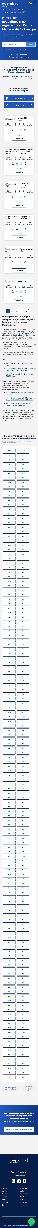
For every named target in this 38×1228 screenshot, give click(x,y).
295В (9, 450)
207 (9, 689)
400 (23, 689)
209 (9, 897)
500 (9, 820)
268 (23, 816)
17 (9, 554)
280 (23, 586)
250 (9, 504)
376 (9, 550)
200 (9, 789)
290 (23, 667)
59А (9, 721)
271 (23, 1037)
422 (23, 1064)
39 (9, 590)
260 (9, 870)
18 (9, 531)
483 (23, 924)
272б (23, 1023)
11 (9, 861)
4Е (9, 477)
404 (9, 793)
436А (23, 856)
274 (9, 662)
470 (23, 608)
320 (9, 730)
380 (23, 604)
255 (23, 1055)
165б (23, 464)
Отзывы (4, 1196)
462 (23, 910)
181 (9, 825)
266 (23, 748)
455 (23, 676)
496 (23, 500)
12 (9, 946)
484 (23, 752)
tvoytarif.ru (10, 3)
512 (23, 563)
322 (9, 901)
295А (23, 1027)
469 (9, 608)
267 (23, 1059)
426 (23, 739)
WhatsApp (13, 1181)
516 (9, 626)
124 (9, 951)
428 (9, 964)
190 (9, 631)
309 (9, 468)
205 (23, 671)
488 (9, 1046)
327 (23, 1046)
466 (23, 955)
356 (9, 734)
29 (23, 707)
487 (23, 820)
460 (9, 644)
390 (23, 486)
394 (9, 906)
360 (23, 617)
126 (9, 635)
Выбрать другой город (29, 1088)
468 (9, 856)
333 (23, 1005)
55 (23, 852)
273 (23, 1041)
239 (9, 766)
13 (9, 703)
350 (9, 486)
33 (23, 482)
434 (9, 865)
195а (9, 1037)
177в (23, 716)
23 (23, 694)
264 (9, 852)
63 (23, 779)
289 (23, 1050)
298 (23, 915)
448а (9, 1068)
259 (9, 1059)
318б (9, 482)
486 (9, 915)
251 (9, 1005)
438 (23, 649)
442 (9, 640)
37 (9, 752)
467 (9, 559)
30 (23, 879)
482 (9, 847)
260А (9, 978)
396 (23, 635)
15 (9, 843)
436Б (23, 928)
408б (23, 829)
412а (23, 1018)
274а (23, 834)
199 (9, 676)
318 (9, 518)
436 (23, 888)
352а (9, 1000)
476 (23, 802)
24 (9, 725)
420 (23, 491)
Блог (3, 1205)
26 (23, 843)
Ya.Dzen (24, 1181)
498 (23, 513)
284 (9, 834)
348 (9, 811)
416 (23, 572)
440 (23, 685)
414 (9, 495)
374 (9, 586)
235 (23, 613)
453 (9, 757)
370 (23, 1077)
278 (23, 766)
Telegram (19, 1181)
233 (9, 622)
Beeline (15, 335)
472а (9, 1027)
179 (9, 969)
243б (9, 883)
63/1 (23, 721)
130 (9, 816)
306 (23, 631)
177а (9, 937)
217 (23, 991)
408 (23, 536)
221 (23, 969)
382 (9, 955)
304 (23, 933)
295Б (23, 1032)
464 (23, 865)
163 (9, 653)
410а (9, 545)
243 (9, 500)
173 (9, 572)
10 (9, 838)
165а (9, 1064)
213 (9, 473)
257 (23, 1014)
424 (23, 527)
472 (9, 761)
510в (23, 450)
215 (23, 468)
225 (23, 996)
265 (9, 1023)
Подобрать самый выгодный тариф (19, 1129)
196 (9, 775)
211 (23, 987)
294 (9, 577)
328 (23, 504)
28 (23, 942)
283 (9, 1055)
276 (23, 459)
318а (23, 662)
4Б (23, 775)
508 (9, 527)
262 (23, 595)
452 (23, 640)
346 (23, 599)
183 (23, 455)
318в (9, 888)
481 (23, 964)
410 (23, 951)
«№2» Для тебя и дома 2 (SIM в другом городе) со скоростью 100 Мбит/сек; (21, 399)
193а (9, 581)
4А (9, 779)
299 (23, 1000)
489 (9, 743)
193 (23, 784)
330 (23, 703)
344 (9, 748)
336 (9, 459)
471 (9, 667)
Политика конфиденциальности (26, 1221)
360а (9, 712)
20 (23, 541)
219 (9, 991)
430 (23, 901)
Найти (31, 44)
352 (9, 919)
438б (9, 617)
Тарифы (4, 1194)
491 (9, 680)
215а (23, 770)
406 (9, 464)
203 (23, 545)
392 (23, 1068)
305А (23, 973)
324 (9, 698)
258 (23, 919)
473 (23, 946)
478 (23, 757)
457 (23, 531)
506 (9, 739)
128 (9, 707)
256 (9, 892)
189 (9, 509)
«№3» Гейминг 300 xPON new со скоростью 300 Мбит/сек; (18, 404)
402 (9, 491)
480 (9, 928)
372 (9, 798)
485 (9, 671)
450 (23, 658)
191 (9, 960)
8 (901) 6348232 (20, 54)
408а (23, 495)
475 (9, 536)
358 (23, 581)
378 (9, 694)
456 (9, 649)
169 (23, 761)
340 (23, 982)
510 (23, 870)
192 (23, 626)
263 (9, 1041)
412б (23, 793)
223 (9, 973)
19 (23, 644)
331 (23, 978)
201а (9, 1014)
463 (9, 685)
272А (9, 613)
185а (23, 550)
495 (9, 455)
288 (9, 595)
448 (23, 743)
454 (23, 622)
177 (9, 599)
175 (9, 933)
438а (9, 874)
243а (23, 883)
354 (23, 838)
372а (23, 789)
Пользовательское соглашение (8, 1221)
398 (23, 811)
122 (9, 563)
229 (9, 987)
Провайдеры (24, 1194)
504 (9, 522)
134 (9, 604)
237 (23, 734)
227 (9, 996)
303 (23, 1009)
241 (9, 807)
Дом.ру (28, 335)
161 (23, 798)
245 (9, 910)
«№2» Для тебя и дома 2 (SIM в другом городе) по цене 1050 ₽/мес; (21, 370)
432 (23, 847)
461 (9, 568)
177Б (23, 473)
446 (23, 825)
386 (23, 477)
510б (9, 1032)
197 (9, 924)
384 (9, 802)
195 (23, 590)
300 (23, 518)
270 (23, 577)
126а (23, 1073)
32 (23, 554)
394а (9, 770)
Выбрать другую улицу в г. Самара (11, 1088)
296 (9, 942)
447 (9, 1073)
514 (9, 879)
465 (23, 960)
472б (23, 874)
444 (23, 892)
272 (23, 897)
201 (9, 982)
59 (23, 725)
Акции (22, 1196)
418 (23, 568)
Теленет (22, 335)
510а (23, 509)
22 (23, 730)
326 (23, 712)
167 (23, 906)
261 (9, 1018)
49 (9, 784)
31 (9, 541)
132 (9, 1077)
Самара (5, 6)
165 (23, 698)
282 (23, 861)
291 (9, 1009)
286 (23, 807)
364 (9, 513)
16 (23, 680)
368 (23, 522)
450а (9, 658)
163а (9, 1050)
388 (9, 829)
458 (23, 653)
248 (9, 716)
